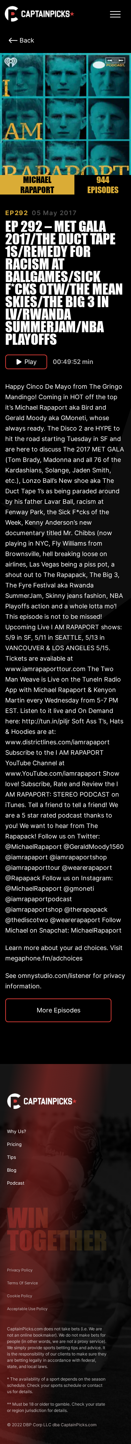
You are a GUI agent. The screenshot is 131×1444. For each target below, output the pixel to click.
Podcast (15, 1183)
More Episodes (58, 1010)
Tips (11, 1157)
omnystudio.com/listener (54, 975)
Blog (11, 1170)
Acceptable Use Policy (27, 1308)
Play (30, 361)
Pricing (14, 1144)
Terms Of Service (22, 1282)
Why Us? (16, 1131)
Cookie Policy (19, 1295)
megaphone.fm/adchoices (43, 958)
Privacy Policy (19, 1270)
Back (27, 40)
